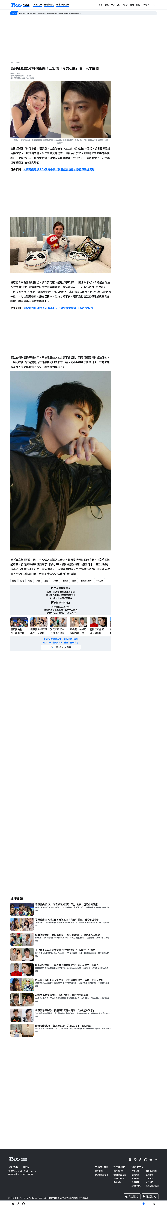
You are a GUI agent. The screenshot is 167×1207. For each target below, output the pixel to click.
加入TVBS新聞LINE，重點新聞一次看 (61, 642)
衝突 (14, 580)
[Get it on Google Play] (150, 1196)
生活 (113, 4)
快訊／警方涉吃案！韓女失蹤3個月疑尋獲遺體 (37, 13)
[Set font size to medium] (148, 1203)
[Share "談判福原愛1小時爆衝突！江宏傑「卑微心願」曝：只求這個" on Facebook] (23, 1203)
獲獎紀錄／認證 (152, 1185)
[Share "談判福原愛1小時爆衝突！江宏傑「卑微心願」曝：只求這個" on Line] (13, 1203)
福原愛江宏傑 (85, 580)
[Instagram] (145, 1159)
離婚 (22, 580)
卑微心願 (99, 580)
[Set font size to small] (143, 1203)
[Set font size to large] (154, 1203)
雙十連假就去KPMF (61, 606)
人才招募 (135, 1178)
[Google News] (156, 1159)
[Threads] (140, 1159)
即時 (107, 4)
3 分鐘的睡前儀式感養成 (61, 598)
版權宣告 (117, 1182)
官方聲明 (149, 1182)
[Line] (135, 1159)
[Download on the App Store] (132, 1196)
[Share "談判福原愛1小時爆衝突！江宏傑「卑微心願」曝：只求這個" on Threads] (18, 1203)
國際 (132, 4)
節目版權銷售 (151, 1171)
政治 (119, 4)
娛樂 (125, 4)
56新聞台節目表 (101, 1174)
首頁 (100, 4)
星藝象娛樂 (136, 1185)
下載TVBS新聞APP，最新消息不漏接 (60, 638)
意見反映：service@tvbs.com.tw (22, 1171)
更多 (145, 4)
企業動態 (135, 1174)
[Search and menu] (154, 4)
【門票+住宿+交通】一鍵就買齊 (61, 612)
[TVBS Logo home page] (20, 5)
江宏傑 (55, 580)
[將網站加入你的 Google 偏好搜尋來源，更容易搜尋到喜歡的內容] (61, 647)
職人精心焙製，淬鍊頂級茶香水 (60, 595)
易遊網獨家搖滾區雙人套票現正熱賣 (60, 609)
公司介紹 (135, 1171)
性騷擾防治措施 (120, 1174)
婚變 (46, 580)
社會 (138, 4)
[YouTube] (150, 1159)
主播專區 (135, 1182)
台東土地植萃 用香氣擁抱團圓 (61, 592)
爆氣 (74, 580)
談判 (38, 580)
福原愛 (65, 580)
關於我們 (99, 1171)
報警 (30, 580)
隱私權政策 (118, 1171)
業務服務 (149, 1178)
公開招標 (149, 1174)
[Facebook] (130, 1159)
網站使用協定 (119, 1178)
